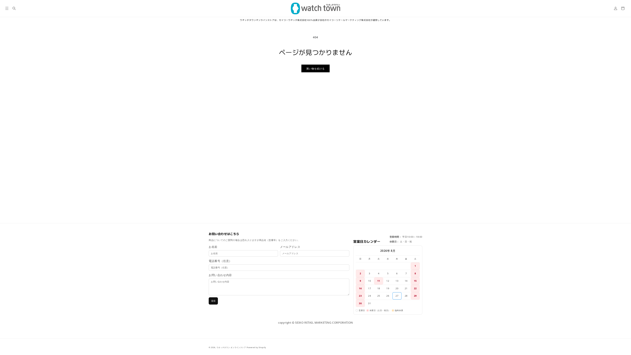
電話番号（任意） (220, 261)
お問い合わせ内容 (220, 275)
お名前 (213, 247)
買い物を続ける (315, 68)
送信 (213, 301)
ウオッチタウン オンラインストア (231, 347)
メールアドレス (290, 247)
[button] (7, 8)
